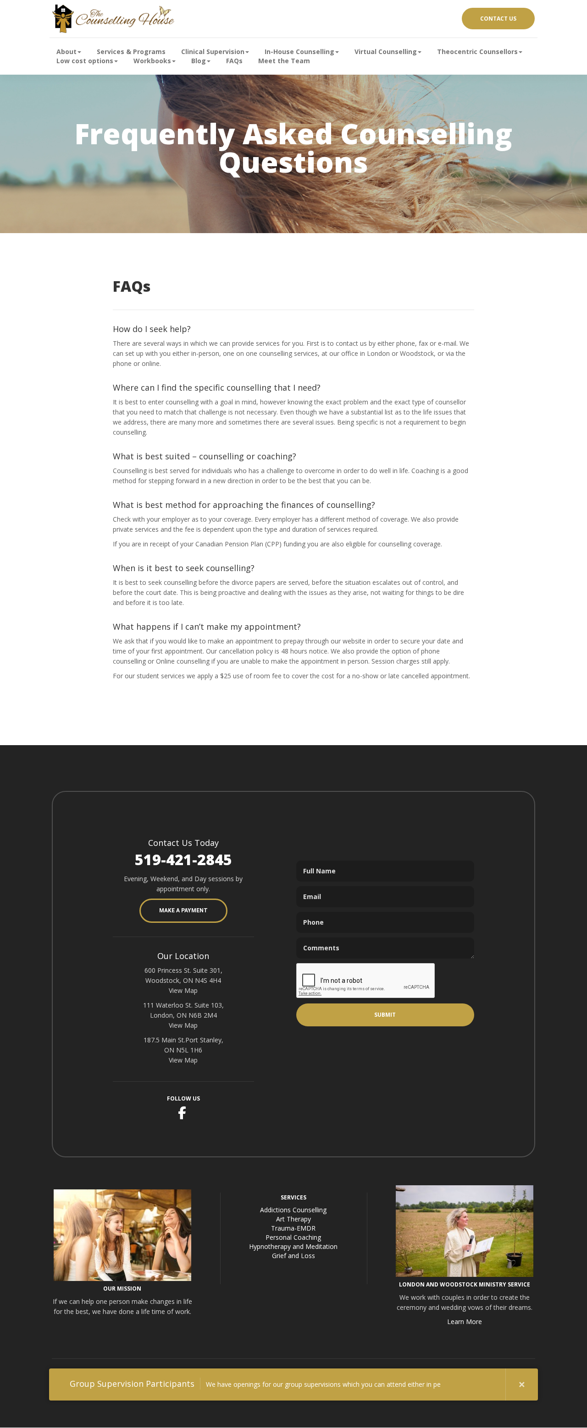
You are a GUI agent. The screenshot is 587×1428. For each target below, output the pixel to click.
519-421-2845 (183, 859)
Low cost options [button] (84, 60)
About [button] (66, 51)
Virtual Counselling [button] (385, 51)
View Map (183, 990)
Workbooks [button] (152, 60)
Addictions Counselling (293, 1209)
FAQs (234, 60)
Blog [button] (198, 60)
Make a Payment (183, 910)
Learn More (464, 1321)
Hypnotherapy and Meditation (293, 1246)
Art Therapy (293, 1219)
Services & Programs (131, 51)
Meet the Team (284, 60)
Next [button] (489, 1384)
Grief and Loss (293, 1255)
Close (522, 1384)
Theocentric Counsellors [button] (477, 51)
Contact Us (498, 18)
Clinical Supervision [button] (212, 51)
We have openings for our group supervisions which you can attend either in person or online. (255, 1383)
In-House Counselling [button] (299, 51)
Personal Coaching (293, 1237)
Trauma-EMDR (293, 1228)
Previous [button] (457, 1384)
